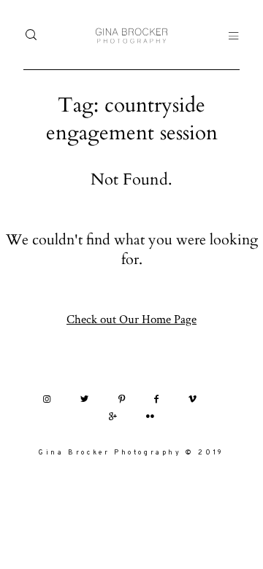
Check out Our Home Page (131, 319)
